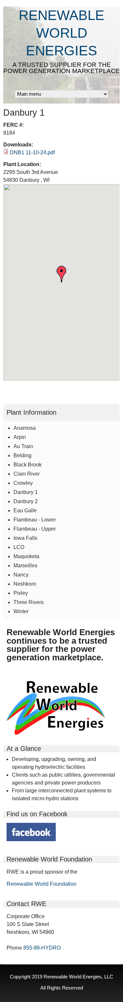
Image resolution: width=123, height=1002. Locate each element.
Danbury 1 (25, 492)
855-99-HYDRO (42, 948)
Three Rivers (28, 602)
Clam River (26, 474)
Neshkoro (24, 584)
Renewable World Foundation (41, 884)
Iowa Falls (25, 538)
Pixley (20, 593)
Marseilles (25, 565)
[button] (61, 274)
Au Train (23, 446)
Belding (22, 455)
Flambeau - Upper (34, 529)
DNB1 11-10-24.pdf (32, 152)
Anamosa (24, 428)
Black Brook (27, 464)
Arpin (19, 437)
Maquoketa (26, 556)
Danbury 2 (25, 501)
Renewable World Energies (61, 33)
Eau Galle (25, 510)
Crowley (23, 483)
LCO (18, 547)
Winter (21, 611)
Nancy (21, 574)
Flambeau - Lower (34, 519)
